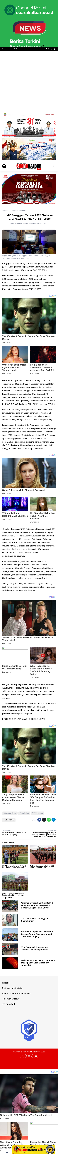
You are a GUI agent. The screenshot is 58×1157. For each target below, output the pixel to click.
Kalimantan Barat (10, 813)
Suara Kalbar (24, 813)
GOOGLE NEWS (37, 719)
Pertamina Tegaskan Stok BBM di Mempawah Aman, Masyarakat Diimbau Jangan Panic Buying (37, 905)
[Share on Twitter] (44, 820)
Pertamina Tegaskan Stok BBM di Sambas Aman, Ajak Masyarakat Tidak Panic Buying (37, 934)
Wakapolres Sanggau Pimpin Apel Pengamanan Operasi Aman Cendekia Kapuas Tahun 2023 (43, 834)
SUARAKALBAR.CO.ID (31, 1052)
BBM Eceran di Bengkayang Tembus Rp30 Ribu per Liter (34, 948)
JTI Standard (8, 1004)
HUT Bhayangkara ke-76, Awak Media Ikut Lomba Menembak (14, 867)
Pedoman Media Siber (12, 988)
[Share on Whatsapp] (49, 820)
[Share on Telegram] (54, 820)
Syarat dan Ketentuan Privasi (16, 993)
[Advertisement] (29, 81)
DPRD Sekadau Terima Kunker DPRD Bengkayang (14, 833)
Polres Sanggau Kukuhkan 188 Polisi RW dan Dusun (42, 867)
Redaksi (6, 983)
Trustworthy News (11, 999)
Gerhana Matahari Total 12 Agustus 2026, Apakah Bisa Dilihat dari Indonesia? (38, 962)
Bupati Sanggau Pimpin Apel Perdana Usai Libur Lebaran (13, 894)
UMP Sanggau (37, 813)
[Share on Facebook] (39, 820)
